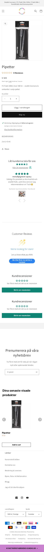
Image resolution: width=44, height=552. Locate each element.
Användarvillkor (11, 538)
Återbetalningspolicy (19, 535)
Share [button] (7, 149)
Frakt (10, 81)
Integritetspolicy (33, 535)
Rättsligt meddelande (15, 542)
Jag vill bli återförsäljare (14, 487)
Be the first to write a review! (22, 261)
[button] (22, 548)
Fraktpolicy (22, 538)
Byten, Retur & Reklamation (16, 476)
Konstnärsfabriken (21, 532)
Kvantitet (5, 94)
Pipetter (6, 432)
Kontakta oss (10, 465)
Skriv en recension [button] (22, 290)
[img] (22, 164)
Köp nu (22, 115)
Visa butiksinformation (13, 129)
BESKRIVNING (7, 136)
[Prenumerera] (36, 372)
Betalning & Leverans (13, 470)
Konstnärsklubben (12, 459)
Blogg (7, 482)
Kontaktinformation (34, 538)
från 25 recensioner (20, 167)
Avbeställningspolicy (31, 542)
